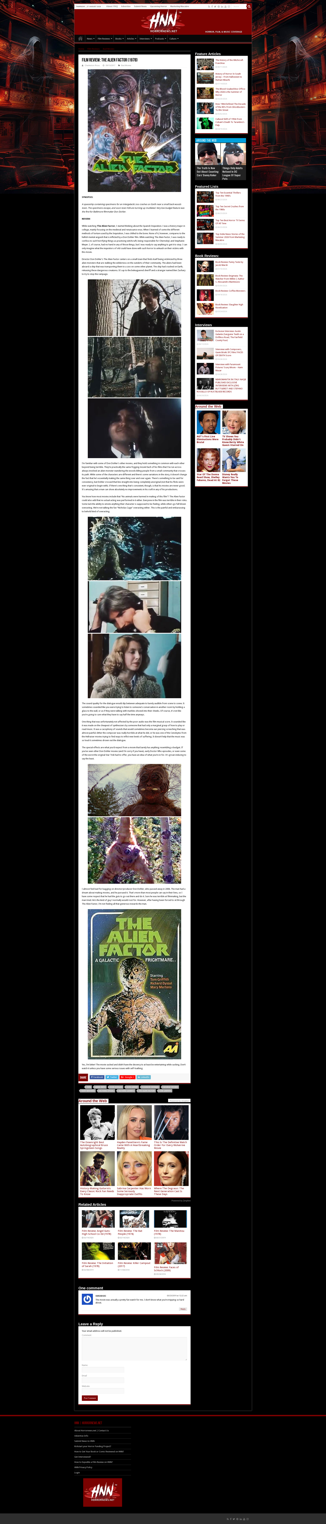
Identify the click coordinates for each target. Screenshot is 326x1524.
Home (81, 49)
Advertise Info (81, 1436)
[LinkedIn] (222, 7)
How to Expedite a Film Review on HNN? (93, 1462)
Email (84, 1375)
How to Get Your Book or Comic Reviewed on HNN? (99, 1451)
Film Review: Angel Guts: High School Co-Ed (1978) (96, 1232)
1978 (89, 1087)
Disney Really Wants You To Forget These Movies (230, 478)
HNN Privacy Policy (83, 1467)
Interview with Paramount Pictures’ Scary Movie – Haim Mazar (229, 367)
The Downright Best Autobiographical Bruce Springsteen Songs (94, 1145)
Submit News (140, 6)
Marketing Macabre (179, 6)
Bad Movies (108, 49)
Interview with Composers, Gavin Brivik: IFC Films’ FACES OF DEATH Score (229, 352)
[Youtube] (225, 7)
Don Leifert (132, 1087)
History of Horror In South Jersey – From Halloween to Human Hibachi (228, 77)
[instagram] (229, 7)
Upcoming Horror (158, 6)
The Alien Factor (147, 1091)
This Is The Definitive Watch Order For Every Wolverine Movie (170, 1145)
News (89, 38)
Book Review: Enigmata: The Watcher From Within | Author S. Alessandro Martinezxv (229, 278)
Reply (183, 1309)
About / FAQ (112, 6)
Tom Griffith (165, 1091)
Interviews (145, 38)
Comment (86, 1335)
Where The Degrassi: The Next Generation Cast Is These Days (169, 1191)
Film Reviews (104, 38)
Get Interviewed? (82, 1457)
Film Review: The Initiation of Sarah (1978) (97, 1265)
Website (86, 1386)
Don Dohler (116, 1087)
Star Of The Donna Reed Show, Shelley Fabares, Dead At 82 (208, 477)
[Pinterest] (218, 7)
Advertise (126, 6)
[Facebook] (212, 7)
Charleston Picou (92, 65)
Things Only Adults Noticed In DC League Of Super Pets (232, 173)
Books (118, 38)
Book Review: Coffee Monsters (230, 291)
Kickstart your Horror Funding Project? (92, 1446)
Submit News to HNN (84, 1441)
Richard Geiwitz (126, 1091)
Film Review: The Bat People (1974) (130, 1232)
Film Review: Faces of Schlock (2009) (166, 1269)
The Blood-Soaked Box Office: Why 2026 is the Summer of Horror (230, 92)
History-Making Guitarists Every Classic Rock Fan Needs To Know (97, 1191)
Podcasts (159, 38)
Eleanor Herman (150, 1087)
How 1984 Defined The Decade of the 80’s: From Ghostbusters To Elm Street (230, 107)
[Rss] (209, 7)
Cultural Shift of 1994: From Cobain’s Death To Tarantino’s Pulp (229, 122)
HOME (80, 38)
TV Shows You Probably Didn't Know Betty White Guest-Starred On (233, 440)
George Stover (170, 1087)
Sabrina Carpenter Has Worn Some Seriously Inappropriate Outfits (134, 1191)
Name (85, 1365)
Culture (172, 38)
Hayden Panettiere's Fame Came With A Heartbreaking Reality (133, 1145)
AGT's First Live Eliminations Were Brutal (208, 439)
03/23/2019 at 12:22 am (177, 1296)
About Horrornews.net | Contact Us (91, 1430)
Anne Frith (100, 1087)
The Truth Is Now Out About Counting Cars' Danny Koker (208, 171)
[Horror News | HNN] (163, 21)
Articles (130, 38)
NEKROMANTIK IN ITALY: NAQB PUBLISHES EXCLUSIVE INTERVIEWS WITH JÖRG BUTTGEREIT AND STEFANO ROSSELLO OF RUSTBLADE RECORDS (221, 385)
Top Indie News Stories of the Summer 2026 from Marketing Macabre (230, 237)
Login (77, 1472)
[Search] (249, 6)
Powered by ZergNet (181, 1201)
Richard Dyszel (106, 1091)
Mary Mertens (88, 1091)
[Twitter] (215, 7)
